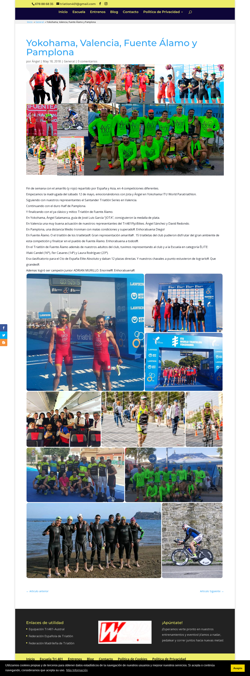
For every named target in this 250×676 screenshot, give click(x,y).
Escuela (78, 12)
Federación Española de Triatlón (51, 636)
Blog (114, 12)
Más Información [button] (77, 670)
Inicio (63, 12)
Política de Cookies (132, 659)
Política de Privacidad (161, 12)
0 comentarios (87, 61)
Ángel (36, 61)
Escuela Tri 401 (51, 659)
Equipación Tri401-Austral (46, 629)
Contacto (131, 12)
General (40, 22)
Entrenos (97, 12)
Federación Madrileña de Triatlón (51, 643)
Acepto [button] (237, 668)
